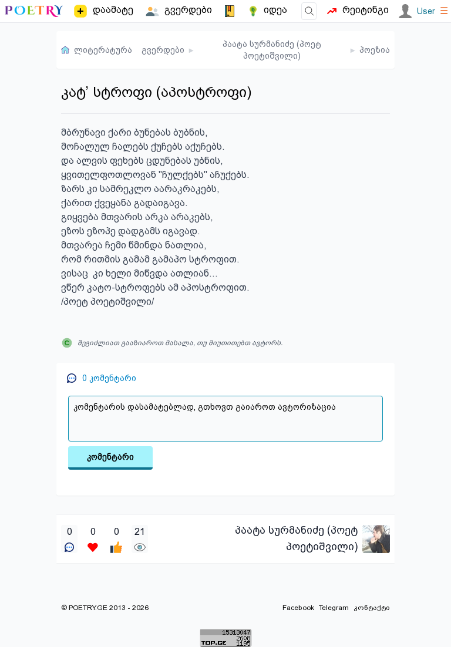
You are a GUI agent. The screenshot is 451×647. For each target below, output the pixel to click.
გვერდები (163, 50)
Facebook (298, 608)
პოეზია (374, 50)
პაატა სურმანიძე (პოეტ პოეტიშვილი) (272, 49)
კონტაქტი (372, 608)
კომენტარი (110, 456)
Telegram (334, 608)
